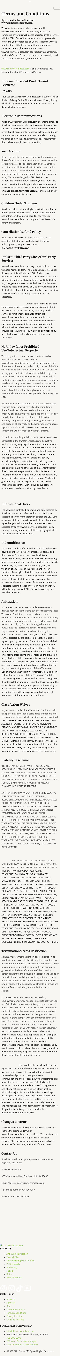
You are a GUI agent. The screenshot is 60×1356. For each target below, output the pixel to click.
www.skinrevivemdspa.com (15, 68)
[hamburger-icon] (56, 8)
